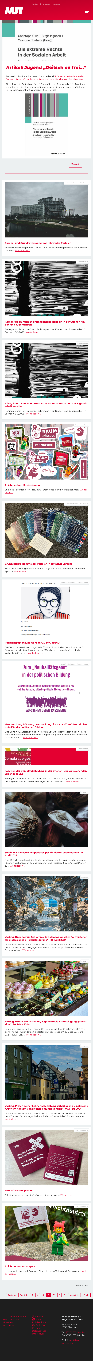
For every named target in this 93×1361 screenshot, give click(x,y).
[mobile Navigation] (87, 11)
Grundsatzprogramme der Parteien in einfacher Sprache (38, 563)
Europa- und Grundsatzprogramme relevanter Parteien (38, 243)
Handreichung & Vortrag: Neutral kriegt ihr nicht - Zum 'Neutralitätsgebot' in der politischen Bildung (46, 726)
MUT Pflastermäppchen (19, 1190)
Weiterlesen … (22, 250)
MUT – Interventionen (14, 1316)
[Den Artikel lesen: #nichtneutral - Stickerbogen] (46, 452)
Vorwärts (74, 1295)
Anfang (12, 1295)
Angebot (39, 1316)
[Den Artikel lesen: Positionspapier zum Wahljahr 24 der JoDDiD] (46, 609)
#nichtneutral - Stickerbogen (22, 485)
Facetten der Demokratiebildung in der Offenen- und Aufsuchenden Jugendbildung (46, 772)
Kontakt (35, 4)
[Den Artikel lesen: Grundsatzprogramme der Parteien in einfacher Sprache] (46, 530)
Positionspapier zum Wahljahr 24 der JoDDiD (32, 642)
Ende (86, 1295)
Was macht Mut (11, 1319)
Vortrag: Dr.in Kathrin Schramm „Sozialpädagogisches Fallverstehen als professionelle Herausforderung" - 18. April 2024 (46, 938)
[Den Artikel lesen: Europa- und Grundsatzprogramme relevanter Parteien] (46, 209)
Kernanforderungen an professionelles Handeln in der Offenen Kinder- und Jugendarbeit (45, 323)
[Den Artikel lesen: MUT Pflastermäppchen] (46, 1157)
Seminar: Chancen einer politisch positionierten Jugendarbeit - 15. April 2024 (44, 854)
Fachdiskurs (41, 1325)
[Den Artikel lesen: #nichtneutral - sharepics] (46, 1233)
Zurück (75, 164)
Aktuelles (8, 1322)
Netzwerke (8, 1325)
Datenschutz (45, 4)
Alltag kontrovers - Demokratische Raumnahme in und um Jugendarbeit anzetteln (45, 405)
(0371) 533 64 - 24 (75, 1332)
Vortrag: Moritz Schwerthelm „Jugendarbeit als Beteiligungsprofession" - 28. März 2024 (45, 1023)
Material (39, 1319)
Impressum (56, 4)
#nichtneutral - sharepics (20, 1266)
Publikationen (39, 1322)
